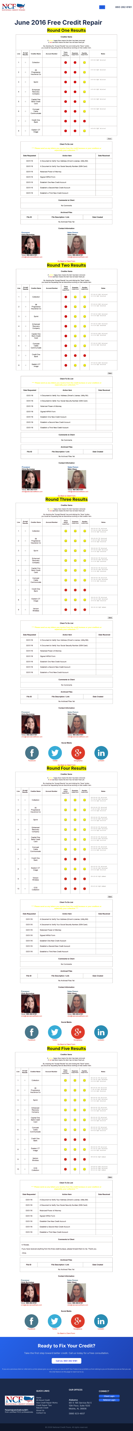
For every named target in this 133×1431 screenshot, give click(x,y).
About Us (40, 1410)
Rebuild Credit (42, 1408)
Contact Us (41, 1413)
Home (38, 1397)
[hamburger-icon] (102, 7)
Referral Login (109, 1400)
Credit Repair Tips (44, 1405)
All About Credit (43, 1400)
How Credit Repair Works (47, 1403)
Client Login (109, 1396)
